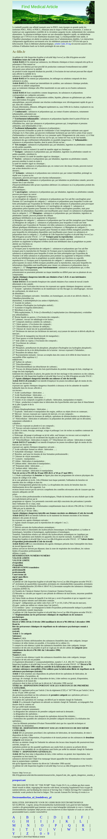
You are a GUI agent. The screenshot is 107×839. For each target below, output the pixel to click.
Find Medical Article (40, 6)
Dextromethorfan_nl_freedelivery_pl (31, 797)
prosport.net (19, 780)
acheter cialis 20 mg (63, 44)
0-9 (45, 833)
